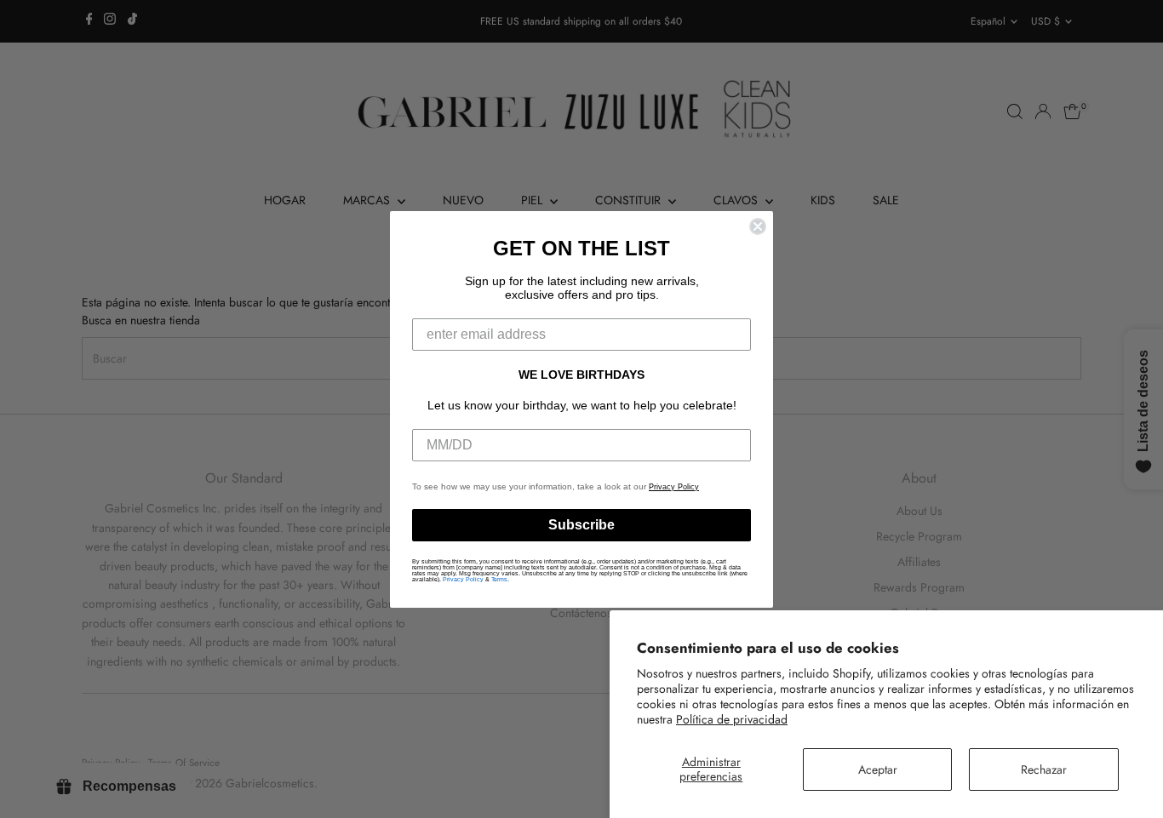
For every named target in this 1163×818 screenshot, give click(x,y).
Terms (499, 579)
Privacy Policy (674, 487)
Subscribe (581, 525)
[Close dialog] (757, 226)
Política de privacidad (732, 719)
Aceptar (877, 769)
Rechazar (1044, 769)
